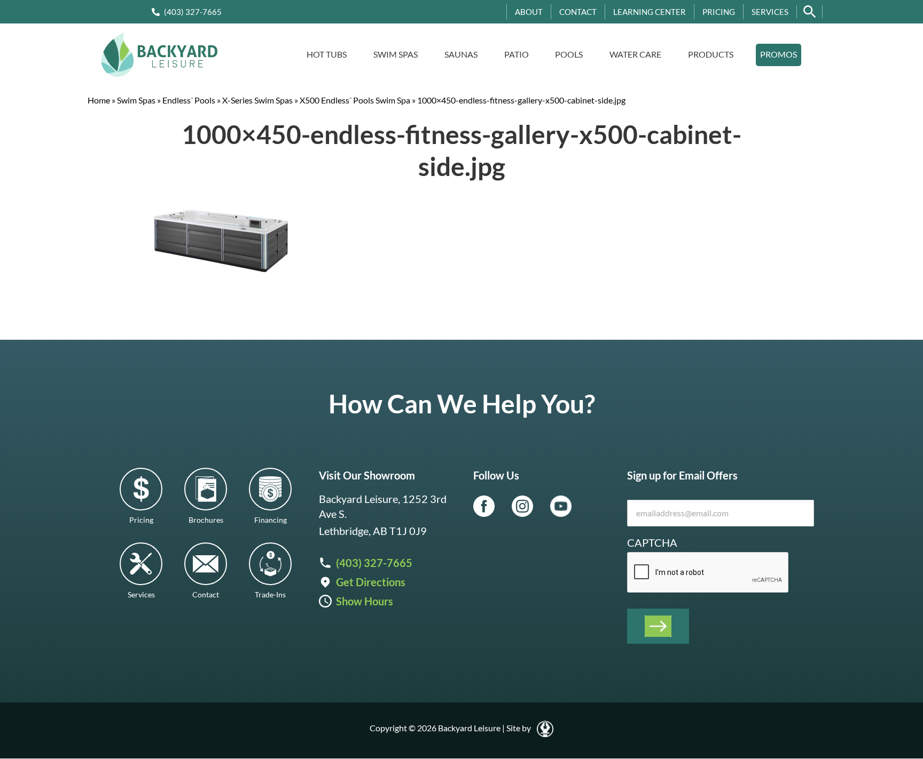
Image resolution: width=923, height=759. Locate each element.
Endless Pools (188, 100)
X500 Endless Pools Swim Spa (355, 100)
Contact (578, 12)
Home (99, 100)
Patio (516, 54)
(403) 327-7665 (193, 12)
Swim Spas (395, 54)
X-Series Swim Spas (257, 100)
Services (770, 12)
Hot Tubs (327, 54)
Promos (778, 54)
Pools (569, 54)
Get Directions (370, 582)
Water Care (635, 54)
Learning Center (649, 12)
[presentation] (708, 573)
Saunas (461, 54)
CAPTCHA (652, 542)
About (529, 12)
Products (710, 54)
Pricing (718, 12)
